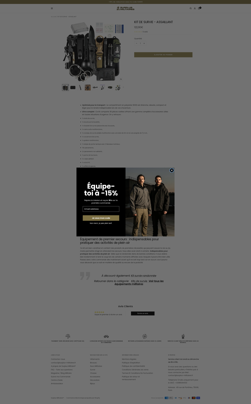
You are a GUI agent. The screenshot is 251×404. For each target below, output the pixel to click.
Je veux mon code (101, 218)
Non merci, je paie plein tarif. (101, 223)
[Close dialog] (172, 170)
